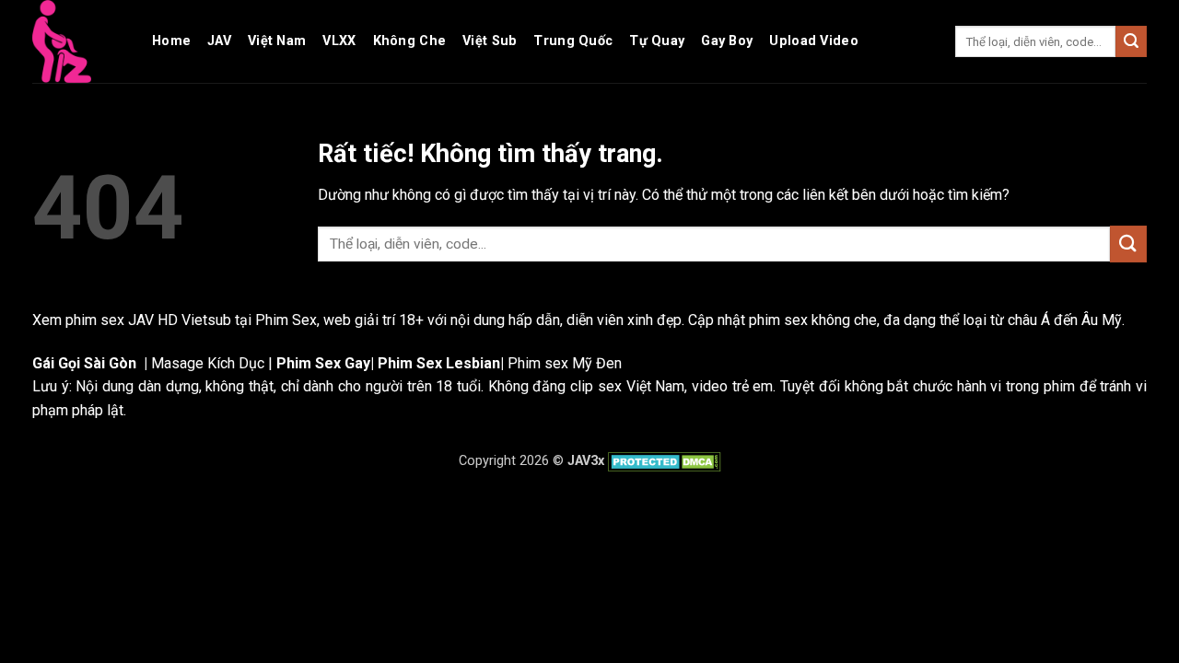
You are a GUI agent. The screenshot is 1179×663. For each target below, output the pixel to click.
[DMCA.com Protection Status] (662, 461)
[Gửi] (1131, 41)
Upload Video (813, 41)
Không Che (410, 41)
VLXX (339, 41)
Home (171, 41)
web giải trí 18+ (373, 320)
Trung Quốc (573, 41)
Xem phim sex (80, 320)
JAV (219, 41)
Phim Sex (286, 320)
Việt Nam (277, 41)
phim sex (778, 320)
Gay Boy (727, 41)
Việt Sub (489, 41)
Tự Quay (656, 41)
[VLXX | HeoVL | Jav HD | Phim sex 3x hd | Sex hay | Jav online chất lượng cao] (78, 41)
